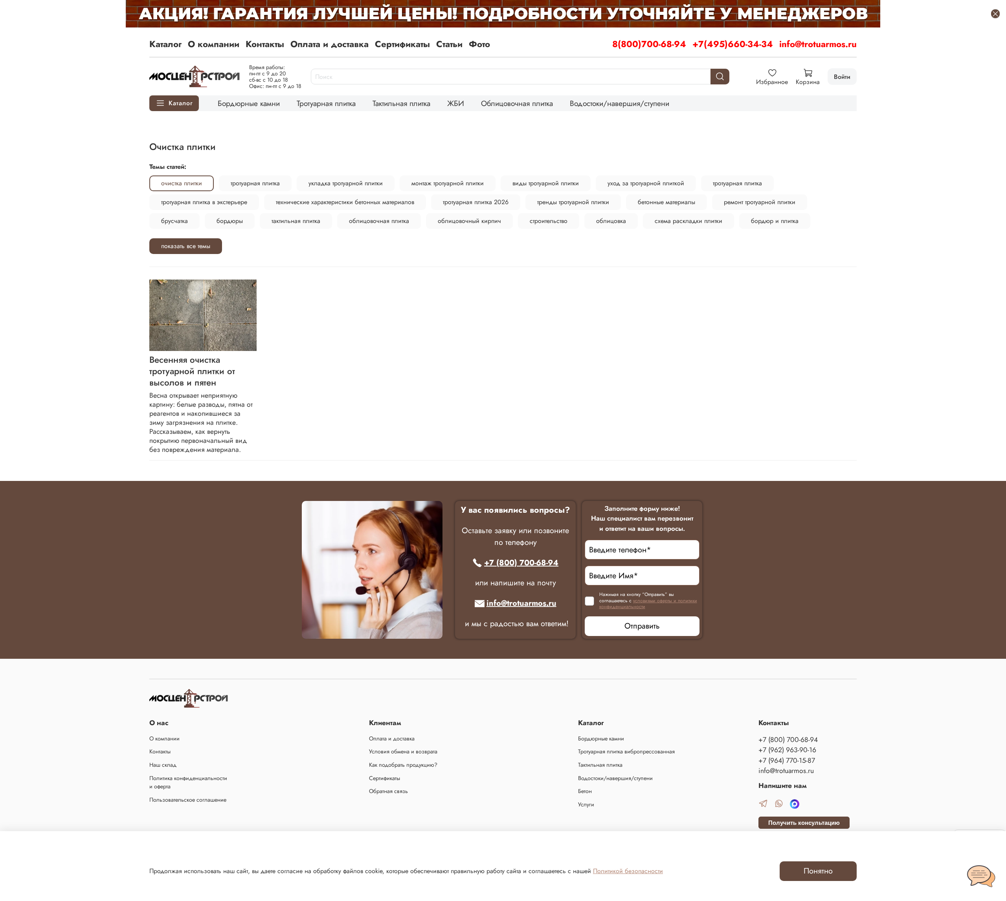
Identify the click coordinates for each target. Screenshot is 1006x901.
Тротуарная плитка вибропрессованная (626, 751)
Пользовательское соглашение (187, 800)
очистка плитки (181, 183)
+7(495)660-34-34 (732, 44)
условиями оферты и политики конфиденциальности (648, 603)
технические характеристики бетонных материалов (345, 202)
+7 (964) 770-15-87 (786, 760)
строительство (548, 220)
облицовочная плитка (379, 220)
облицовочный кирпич (469, 220)
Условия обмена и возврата (403, 751)
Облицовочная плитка (517, 103)
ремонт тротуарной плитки (759, 202)
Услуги (586, 804)
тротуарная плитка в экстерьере (204, 202)
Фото (479, 44)
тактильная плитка (296, 220)
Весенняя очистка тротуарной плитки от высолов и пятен (192, 371)
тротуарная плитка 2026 (476, 202)
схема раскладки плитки (688, 220)
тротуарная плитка (255, 183)
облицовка (611, 220)
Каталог (165, 44)
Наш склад (162, 765)
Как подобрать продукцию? (403, 765)
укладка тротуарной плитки (345, 183)
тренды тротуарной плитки (573, 202)
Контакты (265, 44)
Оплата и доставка (329, 44)
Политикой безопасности (628, 870)
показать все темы (185, 245)
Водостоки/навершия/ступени (619, 103)
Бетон (585, 791)
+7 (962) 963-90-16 (787, 750)
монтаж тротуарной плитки (447, 183)
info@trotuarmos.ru (818, 44)
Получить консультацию (804, 822)
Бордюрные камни (249, 103)
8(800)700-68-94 (649, 44)
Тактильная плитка (401, 103)
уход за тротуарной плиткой (646, 183)
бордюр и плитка (775, 220)
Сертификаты (402, 44)
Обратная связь (388, 791)
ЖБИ (455, 103)
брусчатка (174, 220)
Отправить (642, 626)
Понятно (818, 871)
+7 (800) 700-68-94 (521, 562)
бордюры (230, 220)
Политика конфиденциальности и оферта (188, 782)
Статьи (449, 44)
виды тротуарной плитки (545, 183)
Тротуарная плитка (326, 103)
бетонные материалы (666, 202)
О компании (213, 44)
